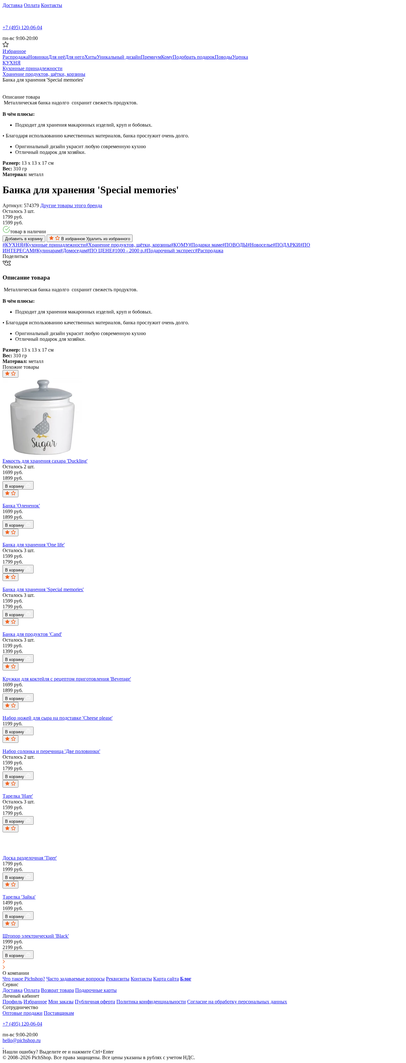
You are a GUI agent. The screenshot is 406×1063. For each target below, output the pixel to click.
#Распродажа (209, 250)
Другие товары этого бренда (71, 205)
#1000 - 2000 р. (128, 250)
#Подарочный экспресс (169, 250)
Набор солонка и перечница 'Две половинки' (51, 751)
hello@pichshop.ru (22, 1040)
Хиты (90, 57)
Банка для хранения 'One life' (34, 544)
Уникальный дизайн (119, 57)
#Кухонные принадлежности (54, 245)
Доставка (13, 5)
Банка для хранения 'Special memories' (43, 589)
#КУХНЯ (13, 245)
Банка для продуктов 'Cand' (32, 634)
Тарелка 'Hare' (18, 796)
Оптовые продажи (23, 1013)
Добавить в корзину (24, 238)
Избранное (35, 1001)
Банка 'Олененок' (21, 505)
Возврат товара (57, 990)
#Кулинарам (47, 250)
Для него (74, 57)
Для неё (56, 57)
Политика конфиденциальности (151, 1001)
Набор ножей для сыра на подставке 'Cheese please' (58, 718)
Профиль (12, 1001)
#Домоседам (73, 250)
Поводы (223, 57)
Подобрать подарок (194, 57)
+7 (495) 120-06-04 (22, 27)
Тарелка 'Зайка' (19, 897)
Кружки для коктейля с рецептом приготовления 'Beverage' (67, 679)
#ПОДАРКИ (286, 245)
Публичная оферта (95, 1001)
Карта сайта (166, 978)
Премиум (151, 57)
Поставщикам (59, 1013)
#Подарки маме (205, 245)
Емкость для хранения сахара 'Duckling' (45, 461)
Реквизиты (117, 978)
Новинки (38, 57)
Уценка (240, 57)
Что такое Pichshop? (24, 978)
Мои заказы (61, 1001)
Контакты (51, 5)
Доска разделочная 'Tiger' (30, 858)
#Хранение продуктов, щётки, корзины (128, 245)
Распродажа (15, 57)
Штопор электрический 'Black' (36, 936)
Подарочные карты (96, 990)
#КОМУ (180, 245)
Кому (167, 57)
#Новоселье (260, 245)
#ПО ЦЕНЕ (99, 250)
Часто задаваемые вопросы (75, 978)
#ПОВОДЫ (234, 245)
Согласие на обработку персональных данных (237, 1001)
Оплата (32, 5)
